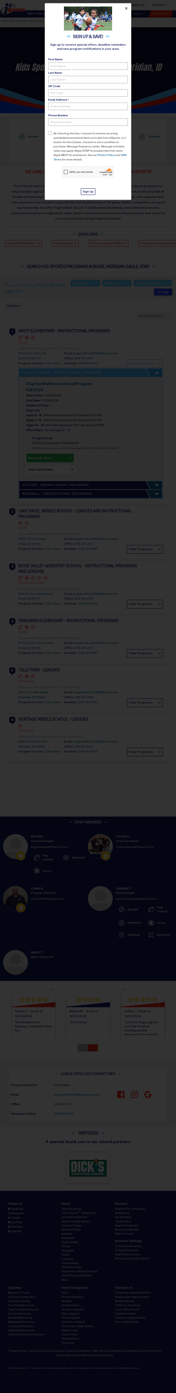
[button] (90, 146)
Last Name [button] (55, 72)
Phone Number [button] (58, 115)
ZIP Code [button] (54, 86)
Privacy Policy (106, 155)
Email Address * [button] (58, 99)
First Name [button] (55, 59)
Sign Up (88, 191)
